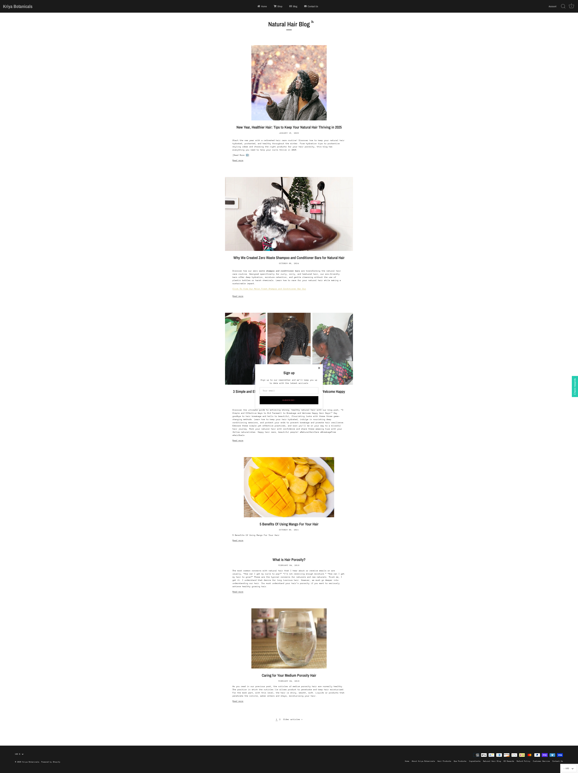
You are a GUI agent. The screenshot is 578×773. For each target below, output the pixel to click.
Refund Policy (523, 761)
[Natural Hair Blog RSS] (312, 21)
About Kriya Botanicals (423, 761)
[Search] (563, 6)
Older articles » (293, 719)
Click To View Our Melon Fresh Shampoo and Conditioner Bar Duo (269, 289)
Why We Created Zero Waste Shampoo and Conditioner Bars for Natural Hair (289, 257)
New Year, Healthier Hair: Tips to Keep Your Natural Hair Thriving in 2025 (289, 127)
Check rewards (574, 386)
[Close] (319, 368)
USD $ (17, 754)
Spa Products (460, 761)
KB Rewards (509, 761)
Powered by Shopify (50, 762)
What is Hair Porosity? (289, 559)
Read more (238, 160)
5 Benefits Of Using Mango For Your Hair (289, 524)
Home (407, 761)
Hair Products (444, 761)
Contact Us (557, 761)
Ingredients (475, 761)
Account (552, 6)
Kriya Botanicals (18, 6)
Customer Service (541, 761)
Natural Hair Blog (492, 761)
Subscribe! (289, 400)
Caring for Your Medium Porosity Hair (289, 675)
